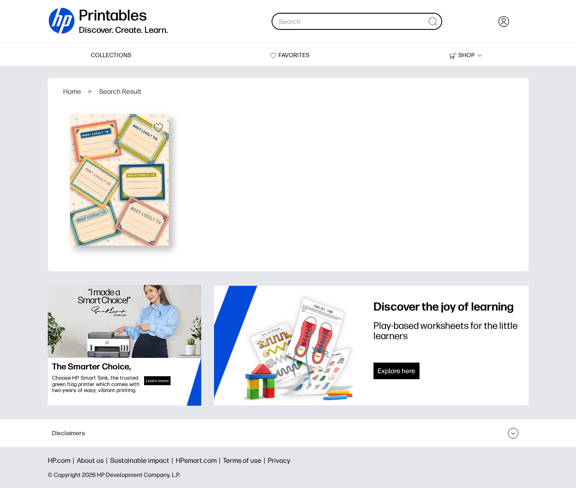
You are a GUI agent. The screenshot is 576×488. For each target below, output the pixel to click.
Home (72, 91)
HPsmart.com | (199, 460)
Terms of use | (245, 460)
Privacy (279, 460)
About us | (93, 460)
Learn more (157, 380)
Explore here (396, 371)
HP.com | (62, 460)
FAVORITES (294, 55)
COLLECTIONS (111, 55)
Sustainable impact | (143, 460)
